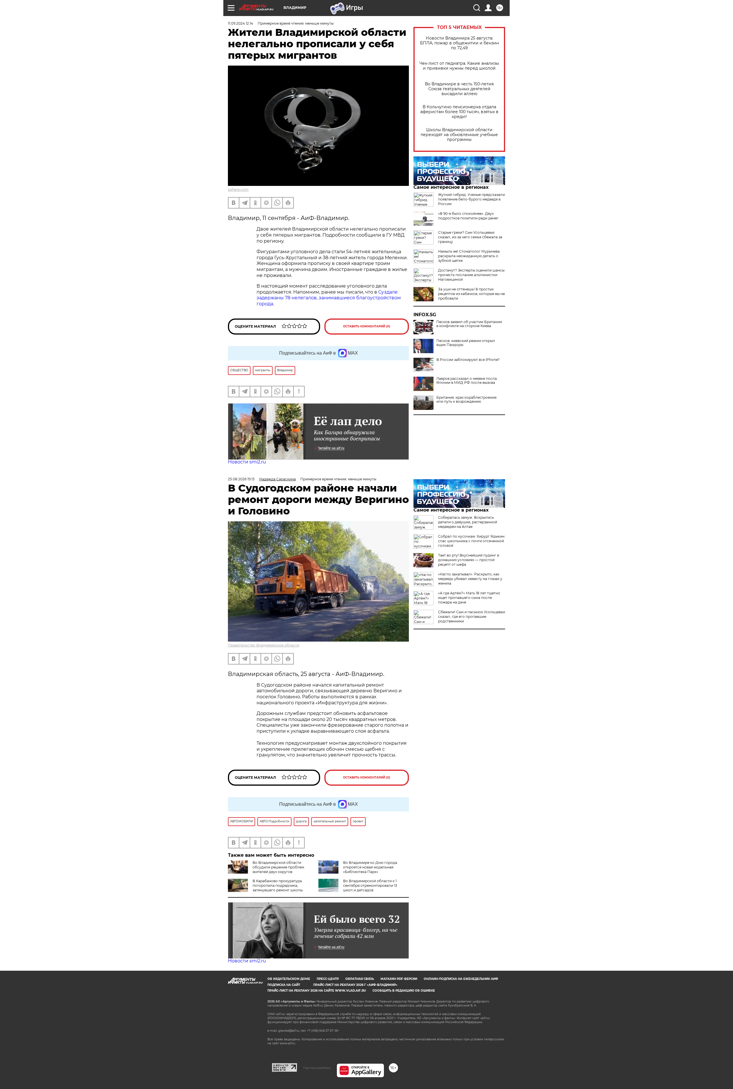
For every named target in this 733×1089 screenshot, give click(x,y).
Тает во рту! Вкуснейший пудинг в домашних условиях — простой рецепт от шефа (468, 560)
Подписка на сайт (283, 985)
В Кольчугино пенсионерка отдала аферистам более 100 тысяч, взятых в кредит (459, 112)
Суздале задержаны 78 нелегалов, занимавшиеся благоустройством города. (329, 298)
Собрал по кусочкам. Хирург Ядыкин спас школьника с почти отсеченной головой (471, 541)
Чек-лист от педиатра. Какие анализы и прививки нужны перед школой (459, 66)
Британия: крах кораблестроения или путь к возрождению (466, 400)
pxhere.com (238, 189)
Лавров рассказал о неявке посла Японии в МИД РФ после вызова (466, 381)
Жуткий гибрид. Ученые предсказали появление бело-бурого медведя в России (471, 199)
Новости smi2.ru (247, 462)
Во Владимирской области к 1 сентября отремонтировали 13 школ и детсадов (370, 885)
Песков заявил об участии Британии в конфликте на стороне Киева (469, 324)
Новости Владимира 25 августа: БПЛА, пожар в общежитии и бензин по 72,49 (459, 43)
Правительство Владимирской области (263, 645)
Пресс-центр (328, 979)
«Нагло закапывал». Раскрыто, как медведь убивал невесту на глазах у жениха (470, 578)
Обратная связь (359, 979)
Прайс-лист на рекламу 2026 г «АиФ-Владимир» (355, 985)
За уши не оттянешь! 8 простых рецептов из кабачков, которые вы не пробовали (471, 293)
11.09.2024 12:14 (240, 23)
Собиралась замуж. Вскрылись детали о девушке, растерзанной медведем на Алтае (467, 522)
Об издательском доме (288, 979)
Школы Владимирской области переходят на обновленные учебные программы (459, 134)
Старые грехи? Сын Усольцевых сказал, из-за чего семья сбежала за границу (470, 237)
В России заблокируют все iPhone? (468, 360)
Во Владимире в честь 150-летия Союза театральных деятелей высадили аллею (459, 89)
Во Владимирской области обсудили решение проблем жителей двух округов (278, 867)
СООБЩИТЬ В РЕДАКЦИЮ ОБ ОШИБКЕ (404, 990)
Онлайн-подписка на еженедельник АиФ (461, 979)
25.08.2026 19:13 (241, 479)
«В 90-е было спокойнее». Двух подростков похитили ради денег (468, 215)
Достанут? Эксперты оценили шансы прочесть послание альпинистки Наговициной (471, 275)
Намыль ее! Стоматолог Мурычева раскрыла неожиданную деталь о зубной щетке (469, 256)
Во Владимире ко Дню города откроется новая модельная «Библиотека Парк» (370, 867)
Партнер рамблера (316, 1068)
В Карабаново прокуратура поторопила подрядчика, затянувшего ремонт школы (278, 885)
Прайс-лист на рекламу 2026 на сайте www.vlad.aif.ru (316, 990)
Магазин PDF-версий (399, 979)
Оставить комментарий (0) (366, 326)
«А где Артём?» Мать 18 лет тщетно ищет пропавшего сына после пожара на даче (469, 597)
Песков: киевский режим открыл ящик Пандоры (465, 343)
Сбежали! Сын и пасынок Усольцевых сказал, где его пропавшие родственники (471, 616)
